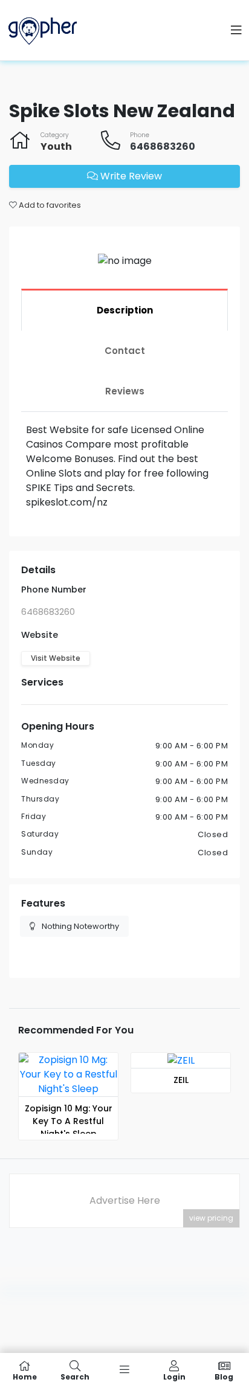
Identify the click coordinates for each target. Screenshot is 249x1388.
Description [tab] (125, 310)
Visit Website (55, 658)
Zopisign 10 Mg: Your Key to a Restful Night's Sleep (68, 1121)
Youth (56, 146)
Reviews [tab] (124, 391)
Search (74, 1376)
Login (174, 1376)
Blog (224, 1376)
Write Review (130, 176)
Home (25, 1376)
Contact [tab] (125, 350)
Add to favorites (49, 205)
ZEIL (181, 1080)
